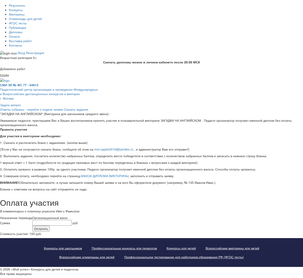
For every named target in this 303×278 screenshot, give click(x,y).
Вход (21, 53)
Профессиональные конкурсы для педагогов (124, 248)
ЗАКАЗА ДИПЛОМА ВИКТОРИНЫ (104, 176)
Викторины (17, 14)
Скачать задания (76, 109)
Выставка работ (20, 41)
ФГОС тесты (18, 23)
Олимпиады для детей (25, 18)
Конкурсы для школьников (63, 248)
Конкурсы (16, 10)
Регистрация (35, 53)
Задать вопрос (10, 105)
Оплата (14, 36)
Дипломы (15, 32)
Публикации (17, 27)
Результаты (17, 5)
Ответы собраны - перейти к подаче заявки (31, 109)
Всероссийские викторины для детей (232, 248)
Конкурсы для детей (181, 248)
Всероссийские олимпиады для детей (86, 257)
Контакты (15, 45)
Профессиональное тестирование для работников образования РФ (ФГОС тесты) (184, 257)
